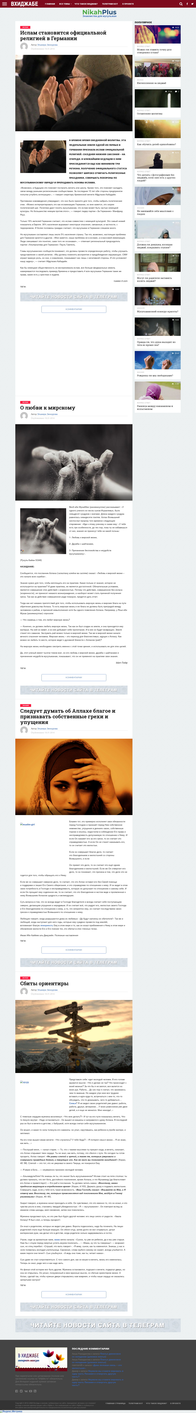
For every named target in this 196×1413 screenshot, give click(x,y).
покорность (46, 925)
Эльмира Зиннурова (47, 44)
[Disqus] (74, 351)
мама (57, 1239)
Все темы (64, 3)
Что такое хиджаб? (86, 3)
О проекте (128, 3)
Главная (50, 3)
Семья (72, 1103)
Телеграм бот (110, 3)
